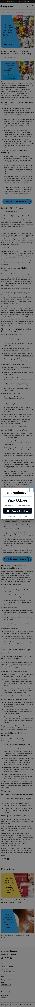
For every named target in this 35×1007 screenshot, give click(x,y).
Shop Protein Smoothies (17, 511)
